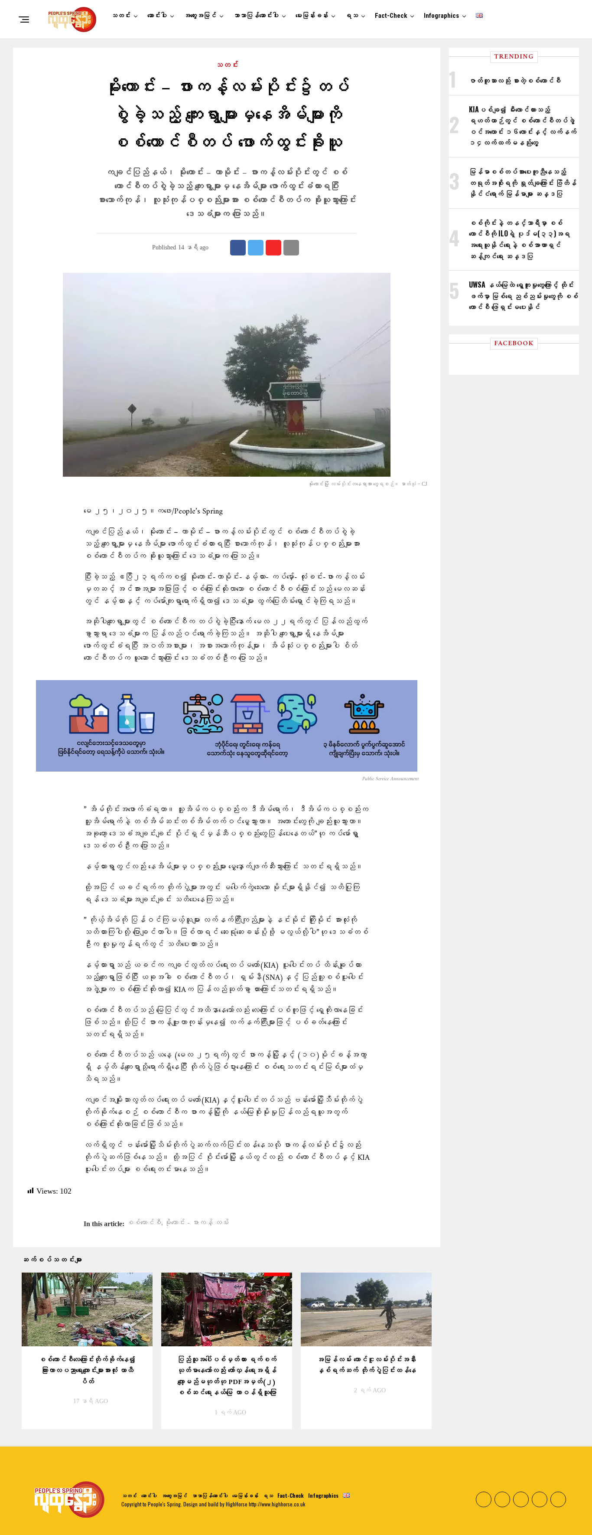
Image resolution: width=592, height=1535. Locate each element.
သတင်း (120, 16)
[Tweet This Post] (255, 247)
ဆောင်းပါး (157, 16)
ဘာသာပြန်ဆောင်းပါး (256, 16)
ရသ (351, 16)
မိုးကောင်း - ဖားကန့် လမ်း (196, 1223)
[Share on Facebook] (238, 247)
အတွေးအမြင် (200, 16)
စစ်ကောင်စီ (144, 1223)
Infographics (441, 16)
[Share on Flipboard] (273, 247)
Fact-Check (391, 16)
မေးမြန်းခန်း (312, 16)
